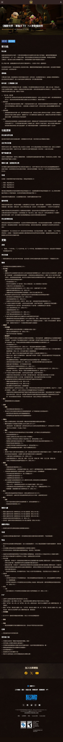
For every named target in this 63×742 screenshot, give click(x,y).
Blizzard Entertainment (7, 29)
